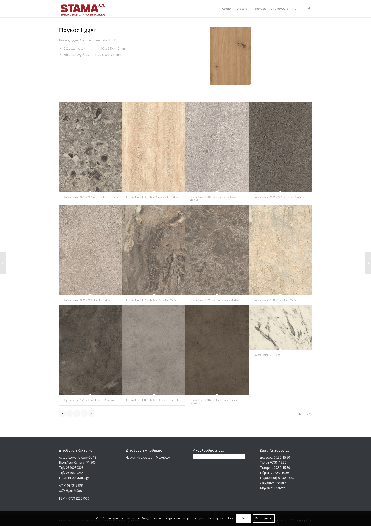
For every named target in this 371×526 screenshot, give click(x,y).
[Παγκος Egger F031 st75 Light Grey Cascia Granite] (217, 147)
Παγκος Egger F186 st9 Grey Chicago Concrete (152, 400)
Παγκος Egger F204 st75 (267, 354)
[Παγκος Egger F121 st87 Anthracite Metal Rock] (90, 350)
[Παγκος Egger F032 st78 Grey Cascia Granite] (280, 147)
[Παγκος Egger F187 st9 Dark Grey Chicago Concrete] (217, 350)
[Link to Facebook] (309, 8)
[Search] (294, 8)
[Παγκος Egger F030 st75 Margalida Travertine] (154, 147)
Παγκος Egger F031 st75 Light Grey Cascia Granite (213, 198)
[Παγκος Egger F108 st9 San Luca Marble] (280, 250)
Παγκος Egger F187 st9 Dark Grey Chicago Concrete (213, 401)
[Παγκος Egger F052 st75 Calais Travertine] (90, 250)
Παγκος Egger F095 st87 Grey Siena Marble (214, 299)
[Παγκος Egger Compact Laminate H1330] (368, 263)
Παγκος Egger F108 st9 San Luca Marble (275, 299)
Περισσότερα (263, 518)
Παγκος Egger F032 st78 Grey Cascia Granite (278, 196)
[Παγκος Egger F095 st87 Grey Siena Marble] (217, 250)
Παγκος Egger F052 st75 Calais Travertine (86, 299)
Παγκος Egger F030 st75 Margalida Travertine (152, 196)
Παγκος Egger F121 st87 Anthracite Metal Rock (89, 400)
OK (243, 518)
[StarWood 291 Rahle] (3, 263)
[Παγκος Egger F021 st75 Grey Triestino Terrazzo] (90, 147)
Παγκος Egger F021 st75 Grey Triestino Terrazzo (90, 196)
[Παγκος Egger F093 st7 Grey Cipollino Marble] (154, 250)
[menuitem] (226, 8)
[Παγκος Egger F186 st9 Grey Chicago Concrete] (154, 350)
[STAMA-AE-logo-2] (83, 8)
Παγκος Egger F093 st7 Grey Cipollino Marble (152, 299)
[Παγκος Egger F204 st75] (280, 327)
